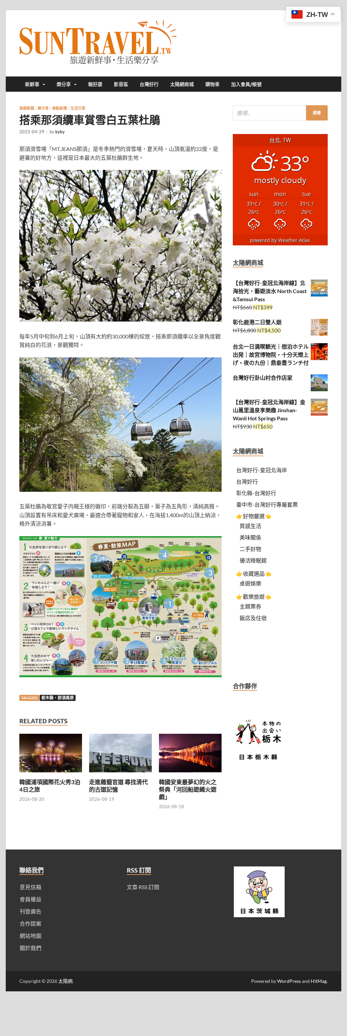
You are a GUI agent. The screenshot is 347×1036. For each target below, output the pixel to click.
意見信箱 (30, 887)
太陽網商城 (182, 84)
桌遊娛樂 (250, 583)
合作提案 (30, 923)
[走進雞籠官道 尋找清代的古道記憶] (120, 774)
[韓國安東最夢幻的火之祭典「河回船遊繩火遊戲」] (190, 774)
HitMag (319, 981)
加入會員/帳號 (246, 84)
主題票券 (250, 606)
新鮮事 (32, 84)
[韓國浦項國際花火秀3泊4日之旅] (50, 774)
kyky (60, 131)
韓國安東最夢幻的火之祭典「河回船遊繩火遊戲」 (188, 789)
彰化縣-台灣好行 (256, 493)
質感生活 (250, 526)
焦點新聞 (59, 108)
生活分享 (77, 108)
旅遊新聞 (26, 108)
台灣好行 (149, 84)
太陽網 (65, 981)
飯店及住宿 (253, 618)
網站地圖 (30, 935)
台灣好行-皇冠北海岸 (261, 470)
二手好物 (250, 549)
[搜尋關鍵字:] (280, 112)
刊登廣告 (30, 911)
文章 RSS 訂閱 (143, 887)
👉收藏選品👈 (253, 573)
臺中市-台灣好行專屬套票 (267, 504)
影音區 (121, 84)
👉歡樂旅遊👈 (253, 596)
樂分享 (64, 84)
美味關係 (250, 537)
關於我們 (30, 948)
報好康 (95, 84)
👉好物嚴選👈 (253, 516)
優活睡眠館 (253, 560)
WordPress (289, 981)
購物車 (212, 84)
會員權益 (30, 899)
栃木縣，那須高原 (57, 697)
